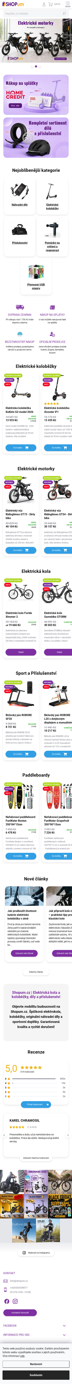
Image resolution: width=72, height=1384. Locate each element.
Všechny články (36, 972)
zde (22, 1356)
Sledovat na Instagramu (39, 1253)
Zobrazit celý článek (24, 953)
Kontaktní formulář (20, 1313)
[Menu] (68, 4)
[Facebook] (6, 1301)
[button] (68, 1135)
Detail (21, 652)
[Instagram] (15, 1301)
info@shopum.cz (19, 1281)
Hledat (64, 13)
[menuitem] (19, 205)
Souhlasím (36, 1375)
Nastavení (36, 1364)
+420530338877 (18, 1287)
